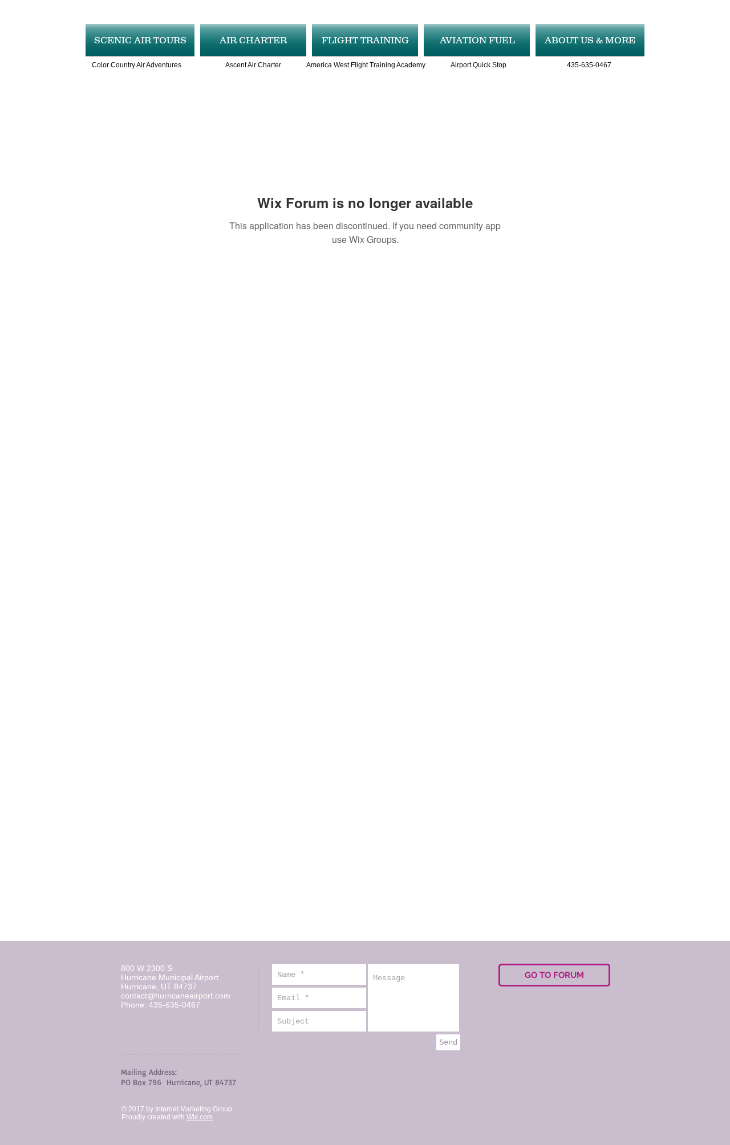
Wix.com (199, 1117)
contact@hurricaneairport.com (175, 995)
